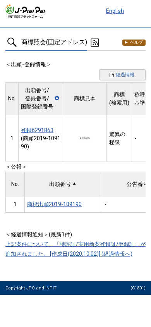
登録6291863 (37, 130)
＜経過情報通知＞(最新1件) (38, 234)
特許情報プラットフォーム (25, 11)
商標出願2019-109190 (54, 204)
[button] (40, 98)
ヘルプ (136, 42)
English (115, 11)
